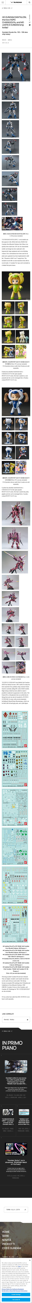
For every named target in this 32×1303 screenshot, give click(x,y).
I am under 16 (16, 1299)
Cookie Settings (16, 1294)
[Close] (30, 1260)
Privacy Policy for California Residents (13, 1289)
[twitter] (29, 22)
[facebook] (30, 25)
